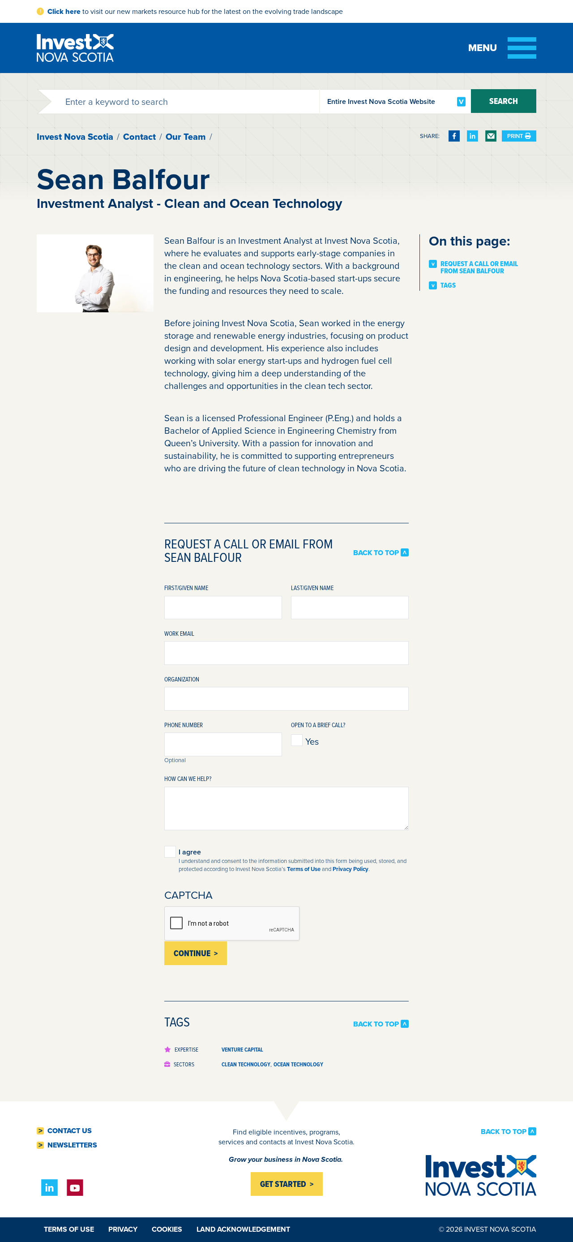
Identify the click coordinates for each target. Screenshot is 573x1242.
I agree (190, 852)
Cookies (167, 1229)
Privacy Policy (350, 869)
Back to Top (376, 552)
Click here (64, 11)
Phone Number (183, 724)
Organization (181, 679)
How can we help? (187, 778)
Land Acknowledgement (243, 1229)
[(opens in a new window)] (454, 136)
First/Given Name (186, 587)
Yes (312, 741)
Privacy (122, 1229)
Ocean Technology (298, 1064)
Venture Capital (242, 1049)
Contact (139, 136)
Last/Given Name (312, 587)
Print (515, 136)
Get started (283, 1183)
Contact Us (69, 1130)
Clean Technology (246, 1064)
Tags (448, 285)
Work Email (179, 633)
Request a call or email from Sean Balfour (479, 267)
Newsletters (72, 1145)
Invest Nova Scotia (75, 136)
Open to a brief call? (318, 724)
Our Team (186, 136)
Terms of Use (304, 869)
